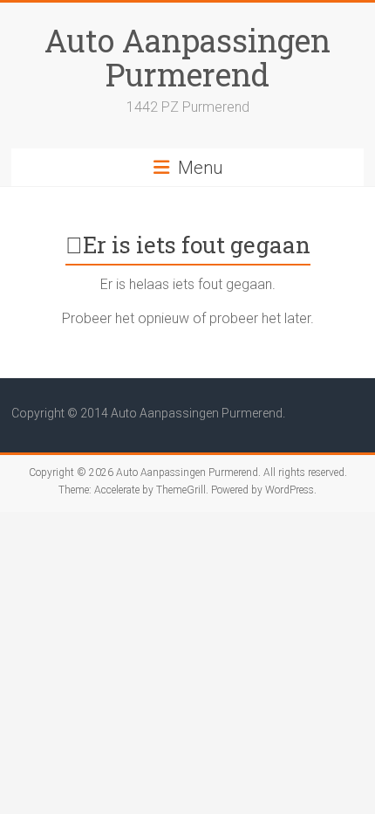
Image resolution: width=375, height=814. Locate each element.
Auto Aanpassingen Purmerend (187, 57)
